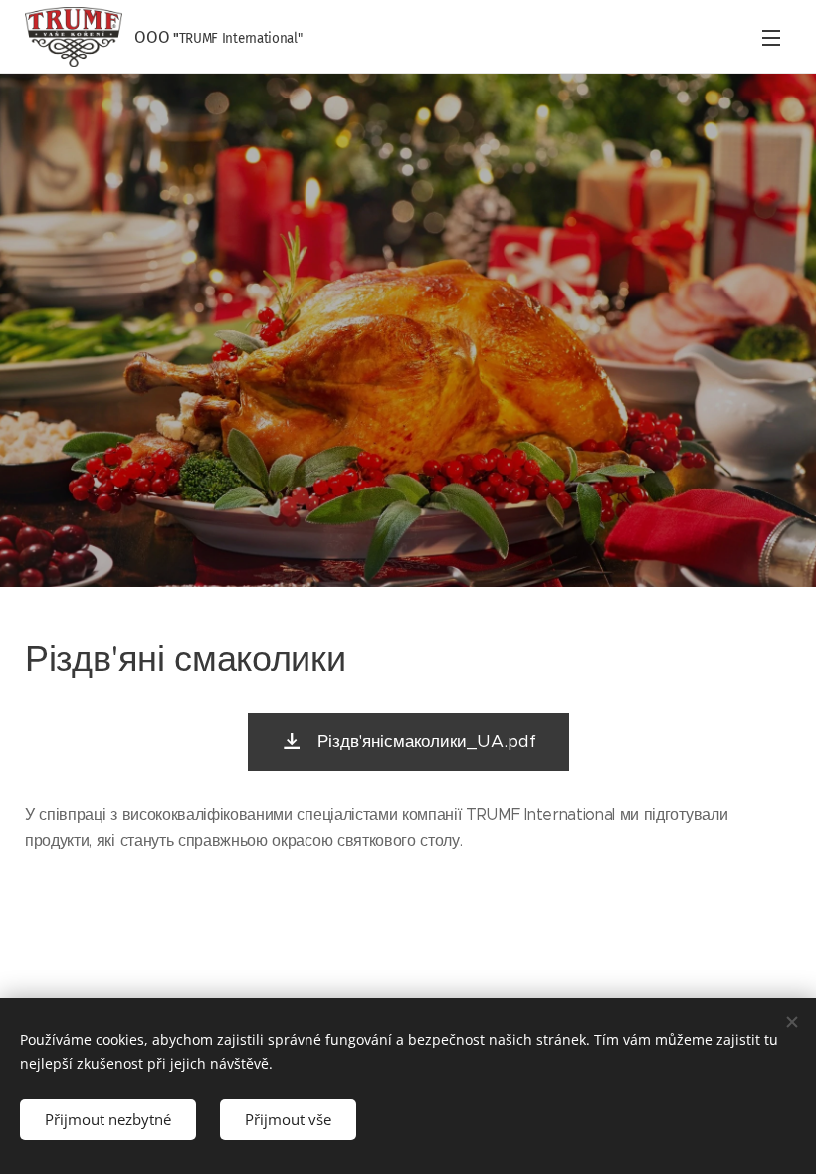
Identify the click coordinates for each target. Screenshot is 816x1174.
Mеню (771, 37)
